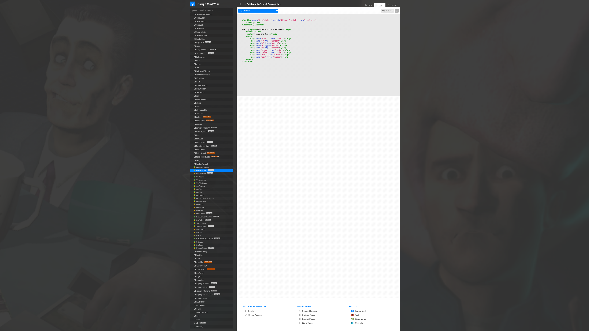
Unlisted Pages (308, 315)
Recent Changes (309, 311)
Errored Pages (308, 319)
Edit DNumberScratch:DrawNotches (263, 4)
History (394, 5)
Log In (251, 311)
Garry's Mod (360, 311)
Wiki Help (359, 323)
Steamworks (360, 319)
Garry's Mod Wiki (208, 4)
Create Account (255, 315)
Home (242, 4)
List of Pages (308, 323)
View (370, 5)
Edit (381, 5)
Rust (357, 315)
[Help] (397, 11)
